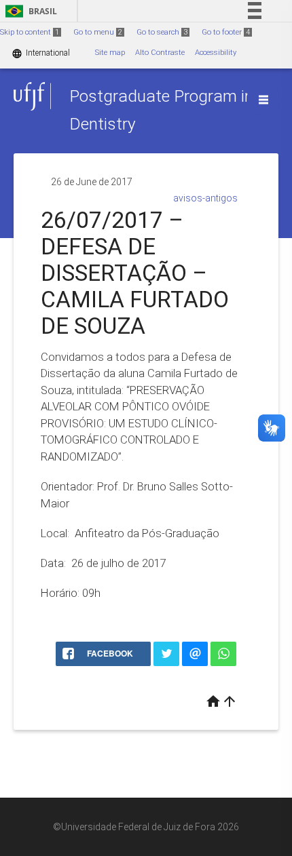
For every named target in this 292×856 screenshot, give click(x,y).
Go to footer (226, 32)
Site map (110, 52)
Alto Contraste (160, 52)
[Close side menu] (263, 100)
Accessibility (215, 52)
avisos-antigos (205, 198)
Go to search (161, 32)
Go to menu (97, 32)
